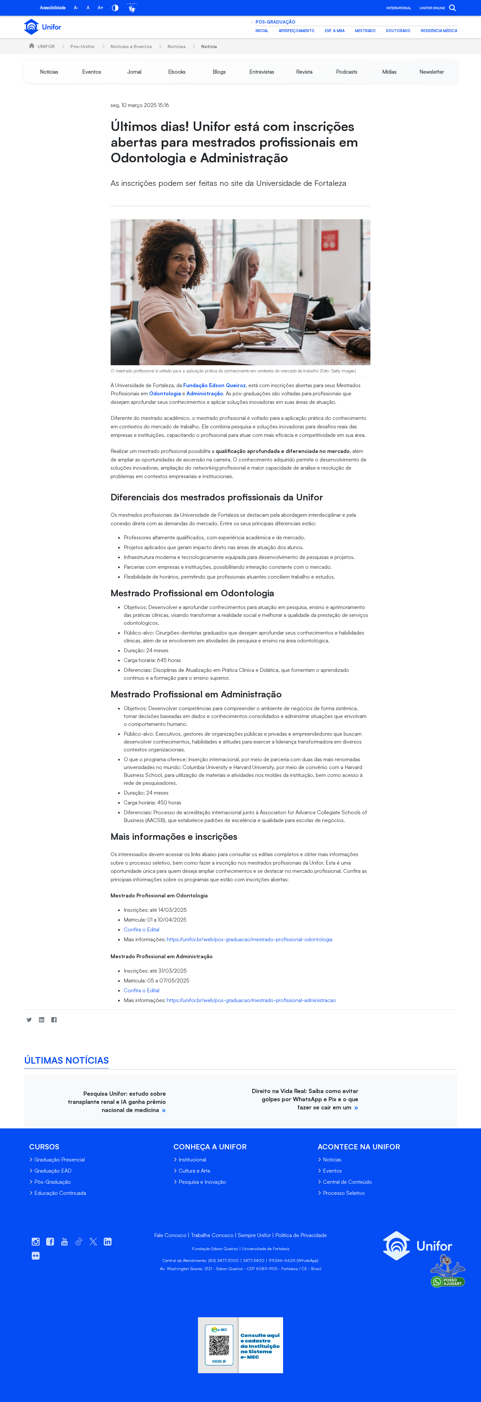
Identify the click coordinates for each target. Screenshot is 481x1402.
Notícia (209, 46)
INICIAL (262, 30)
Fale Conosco (170, 1235)
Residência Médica (439, 30)
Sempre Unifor (254, 1235)
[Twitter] (29, 1020)
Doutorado (398, 30)
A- (76, 7)
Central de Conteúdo (347, 1181)
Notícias (177, 46)
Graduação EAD (53, 1170)
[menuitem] (49, 71)
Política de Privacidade (301, 1235)
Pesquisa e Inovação (202, 1181)
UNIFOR (46, 46)
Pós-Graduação (275, 22)
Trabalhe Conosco (212, 1235)
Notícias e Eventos (131, 46)
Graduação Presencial (59, 1159)
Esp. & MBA (335, 30)
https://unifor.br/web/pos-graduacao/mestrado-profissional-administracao (251, 1000)
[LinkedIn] (41, 1020)
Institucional (192, 1159)
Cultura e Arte (194, 1170)
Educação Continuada (60, 1193)
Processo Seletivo (344, 1193)
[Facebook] (54, 1020)
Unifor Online (432, 8)
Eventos (332, 1170)
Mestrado (365, 30)
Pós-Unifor (82, 46)
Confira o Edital (141, 929)
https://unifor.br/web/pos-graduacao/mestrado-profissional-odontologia (249, 939)
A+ (100, 7)
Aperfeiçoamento (296, 30)
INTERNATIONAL (398, 8)
